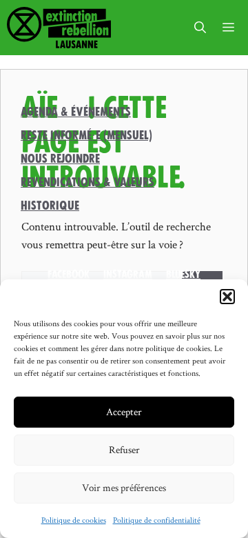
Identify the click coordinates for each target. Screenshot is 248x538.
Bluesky (183, 274)
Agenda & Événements (76, 112)
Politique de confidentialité (156, 520)
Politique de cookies (73, 520)
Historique (50, 205)
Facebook (69, 274)
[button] (227, 296)
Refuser (124, 449)
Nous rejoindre (60, 159)
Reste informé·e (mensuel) (86, 135)
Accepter (124, 411)
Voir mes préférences (124, 487)
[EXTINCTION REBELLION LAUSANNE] (59, 27)
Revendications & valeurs (87, 182)
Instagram (127, 274)
